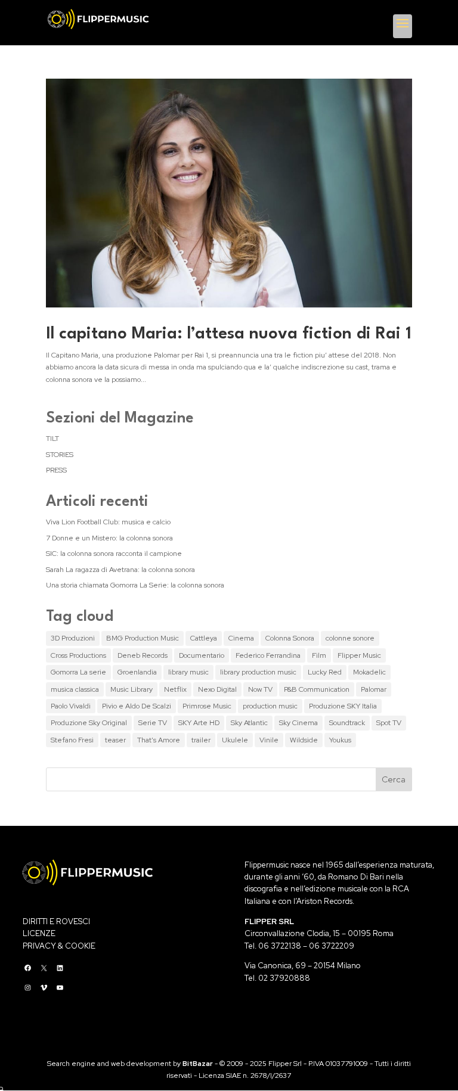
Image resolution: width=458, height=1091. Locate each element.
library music (188, 672)
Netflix (175, 689)
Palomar (373, 689)
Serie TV (152, 723)
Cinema (241, 638)
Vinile (268, 740)
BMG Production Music (142, 638)
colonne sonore (350, 638)
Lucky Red (325, 672)
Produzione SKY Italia (343, 706)
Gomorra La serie (78, 672)
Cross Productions (78, 655)
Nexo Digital (217, 689)
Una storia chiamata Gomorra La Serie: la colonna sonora (135, 585)
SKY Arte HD (198, 723)
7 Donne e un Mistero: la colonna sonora (109, 538)
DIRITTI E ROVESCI (56, 921)
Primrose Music (206, 706)
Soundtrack (347, 723)
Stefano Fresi (72, 740)
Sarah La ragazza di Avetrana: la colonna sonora (120, 569)
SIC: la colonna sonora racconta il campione (114, 553)
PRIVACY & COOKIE (59, 946)
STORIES (59, 454)
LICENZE (39, 933)
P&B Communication (316, 689)
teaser (115, 740)
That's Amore (158, 740)
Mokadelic (369, 672)
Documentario (201, 655)
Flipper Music (359, 655)
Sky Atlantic (249, 723)
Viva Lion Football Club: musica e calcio (108, 522)
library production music (258, 672)
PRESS (56, 470)
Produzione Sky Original (89, 723)
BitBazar (197, 1063)
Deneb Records (142, 655)
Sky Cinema (298, 723)
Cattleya (203, 638)
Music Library (131, 689)
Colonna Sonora (289, 638)
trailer (201, 740)
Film (319, 655)
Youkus (340, 740)
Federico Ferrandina (268, 655)
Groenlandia (137, 672)
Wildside (304, 740)
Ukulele (235, 740)
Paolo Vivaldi (71, 706)
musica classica (75, 689)
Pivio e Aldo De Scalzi (136, 706)
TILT (52, 438)
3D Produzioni (73, 638)
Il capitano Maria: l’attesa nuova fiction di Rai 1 (228, 334)
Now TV (260, 689)
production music (270, 706)
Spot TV (388, 723)
